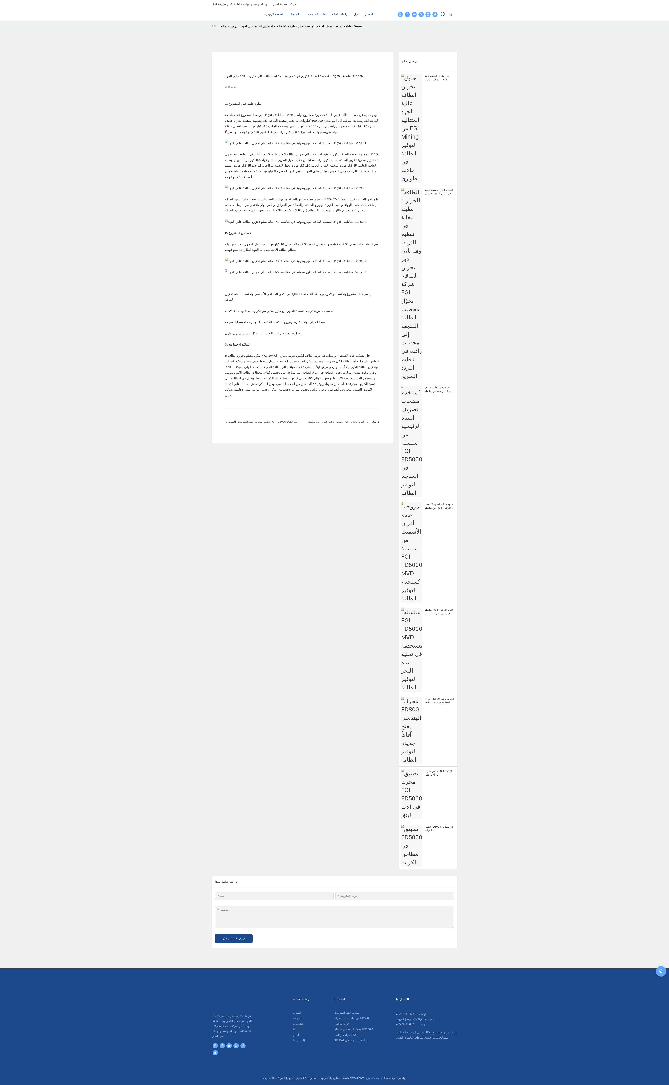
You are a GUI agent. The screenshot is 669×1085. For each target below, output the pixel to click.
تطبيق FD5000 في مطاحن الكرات (439, 828)
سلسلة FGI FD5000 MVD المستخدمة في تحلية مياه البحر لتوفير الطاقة (439, 611)
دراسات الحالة (229, 26)
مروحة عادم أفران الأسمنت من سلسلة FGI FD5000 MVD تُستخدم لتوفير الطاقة (439, 506)
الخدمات (298, 1023)
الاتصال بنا (299, 1040)
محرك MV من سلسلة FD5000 (352, 1018)
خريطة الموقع (374, 1077)
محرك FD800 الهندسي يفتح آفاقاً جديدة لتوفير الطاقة (439, 700)
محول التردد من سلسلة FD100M (353, 1029)
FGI (214, 26)
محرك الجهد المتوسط (346, 1012)
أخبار (296, 1034)
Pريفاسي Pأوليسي (395, 1077)
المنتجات (298, 1018)
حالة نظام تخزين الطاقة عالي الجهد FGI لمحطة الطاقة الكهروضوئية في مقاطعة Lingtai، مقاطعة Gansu (302, 26)
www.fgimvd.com (354, 1077)
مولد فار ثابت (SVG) (346, 1034)
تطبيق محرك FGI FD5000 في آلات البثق (439, 773)
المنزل (297, 1012)
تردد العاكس (341, 1023)
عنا (295, 1029)
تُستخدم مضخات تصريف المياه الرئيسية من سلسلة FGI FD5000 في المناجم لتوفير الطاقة (438, 389)
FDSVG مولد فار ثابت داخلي (351, 1040)
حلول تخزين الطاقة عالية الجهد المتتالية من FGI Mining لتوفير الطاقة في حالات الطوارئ (437, 77)
